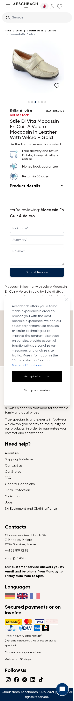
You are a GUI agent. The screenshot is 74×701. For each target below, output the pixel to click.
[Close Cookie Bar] (66, 299)
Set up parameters (37, 390)
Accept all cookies (37, 376)
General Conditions (27, 365)
